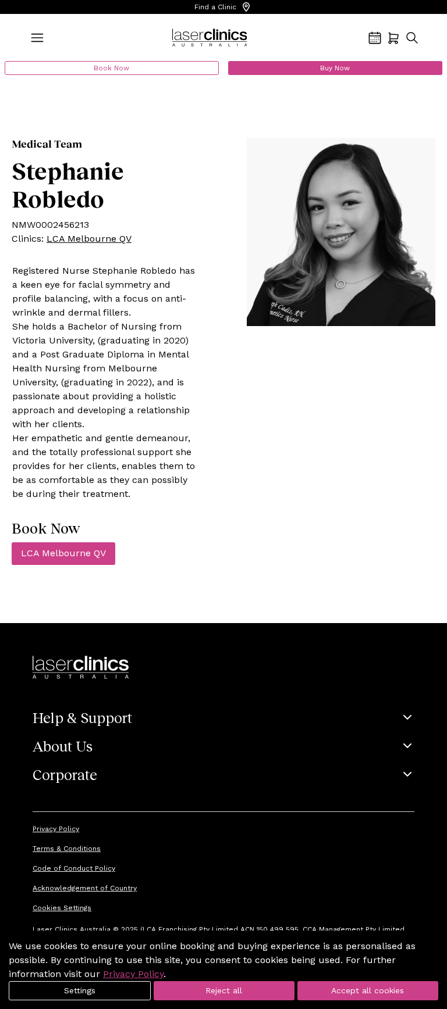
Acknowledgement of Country (85, 888)
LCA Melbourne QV (89, 238)
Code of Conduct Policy (74, 868)
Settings (79, 990)
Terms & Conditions (67, 849)
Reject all (223, 990)
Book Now (111, 68)
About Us (63, 745)
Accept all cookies (367, 990)
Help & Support (82, 717)
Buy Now (335, 68)
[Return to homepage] (209, 37)
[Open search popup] (412, 37)
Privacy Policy (56, 829)
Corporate (65, 774)
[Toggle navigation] (37, 38)
